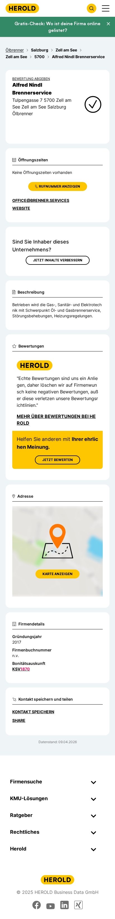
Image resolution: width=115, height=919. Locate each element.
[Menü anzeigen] (105, 8)
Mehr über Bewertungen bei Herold (56, 420)
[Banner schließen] (108, 23)
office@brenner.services (40, 200)
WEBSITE (21, 208)
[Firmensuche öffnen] (91, 8)
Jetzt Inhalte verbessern (57, 260)
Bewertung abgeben (31, 79)
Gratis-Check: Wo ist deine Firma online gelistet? (57, 27)
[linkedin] (64, 905)
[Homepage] (22, 8)
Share (18, 720)
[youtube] (50, 905)
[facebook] (36, 905)
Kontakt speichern (33, 711)
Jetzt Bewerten (57, 460)
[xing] (78, 905)
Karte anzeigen (57, 574)
